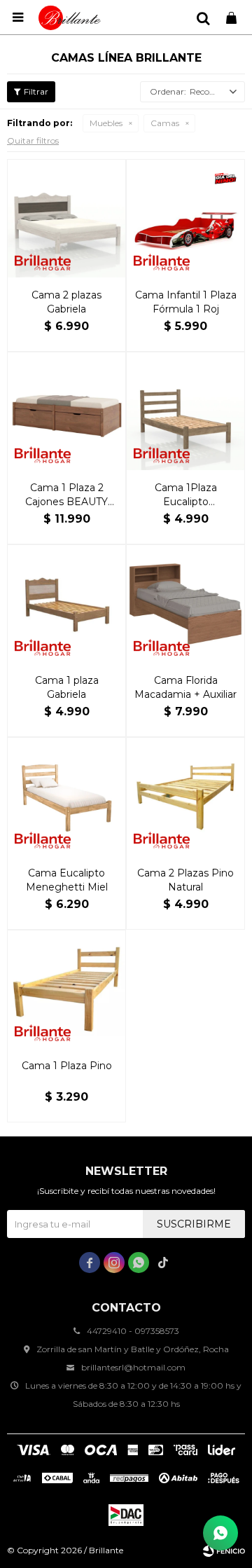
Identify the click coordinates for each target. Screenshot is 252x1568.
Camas (164, 123)
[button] (203, 17)
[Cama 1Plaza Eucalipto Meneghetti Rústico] (185, 411)
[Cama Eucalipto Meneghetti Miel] (66, 796)
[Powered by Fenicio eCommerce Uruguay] (224, 1550)
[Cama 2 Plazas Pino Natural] (185, 796)
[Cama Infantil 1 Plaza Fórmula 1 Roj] (185, 218)
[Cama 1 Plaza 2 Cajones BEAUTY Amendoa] (66, 411)
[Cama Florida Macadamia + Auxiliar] (185, 604)
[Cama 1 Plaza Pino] (66, 989)
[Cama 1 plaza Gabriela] (66, 604)
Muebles (106, 123)
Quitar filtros (33, 140)
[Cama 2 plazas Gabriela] (66, 218)
